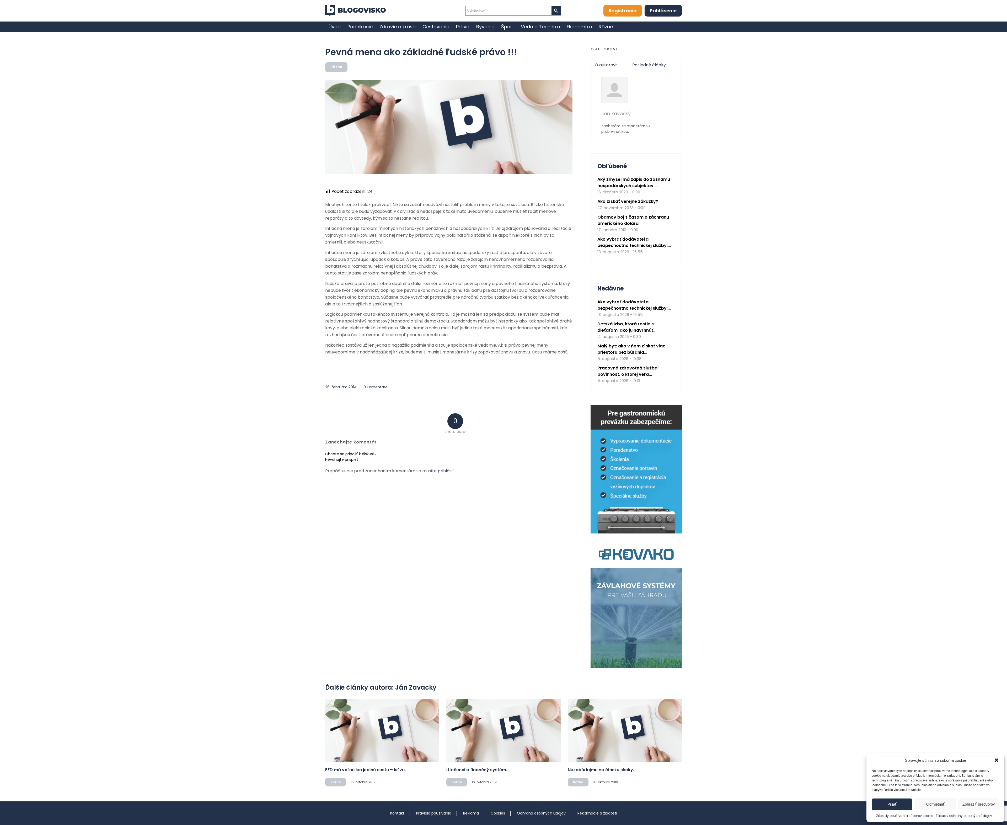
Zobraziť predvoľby (978, 804)
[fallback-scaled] (448, 127)
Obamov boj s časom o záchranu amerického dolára (633, 220)
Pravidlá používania (433, 813)
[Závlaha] (636, 666)
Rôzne (336, 67)
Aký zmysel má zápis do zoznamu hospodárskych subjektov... (633, 182)
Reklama (471, 813)
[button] (996, 760)
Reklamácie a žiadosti (597, 813)
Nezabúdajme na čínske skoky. (601, 770)
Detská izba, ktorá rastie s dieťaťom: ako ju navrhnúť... (626, 327)
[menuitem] (334, 27)
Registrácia (623, 10)
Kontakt (397, 813)
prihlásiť (446, 471)
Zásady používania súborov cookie (904, 815)
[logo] (355, 11)
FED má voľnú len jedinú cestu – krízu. (365, 770)
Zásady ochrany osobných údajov (964, 815)
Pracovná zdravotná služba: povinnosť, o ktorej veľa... (627, 371)
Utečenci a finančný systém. (476, 770)
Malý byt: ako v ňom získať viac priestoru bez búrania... (631, 349)
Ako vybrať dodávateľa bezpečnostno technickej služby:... (634, 242)
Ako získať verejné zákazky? (627, 201)
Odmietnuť (935, 804)
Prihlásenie (663, 10)
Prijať (892, 804)
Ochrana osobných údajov (541, 813)
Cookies (498, 813)
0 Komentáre (375, 387)
